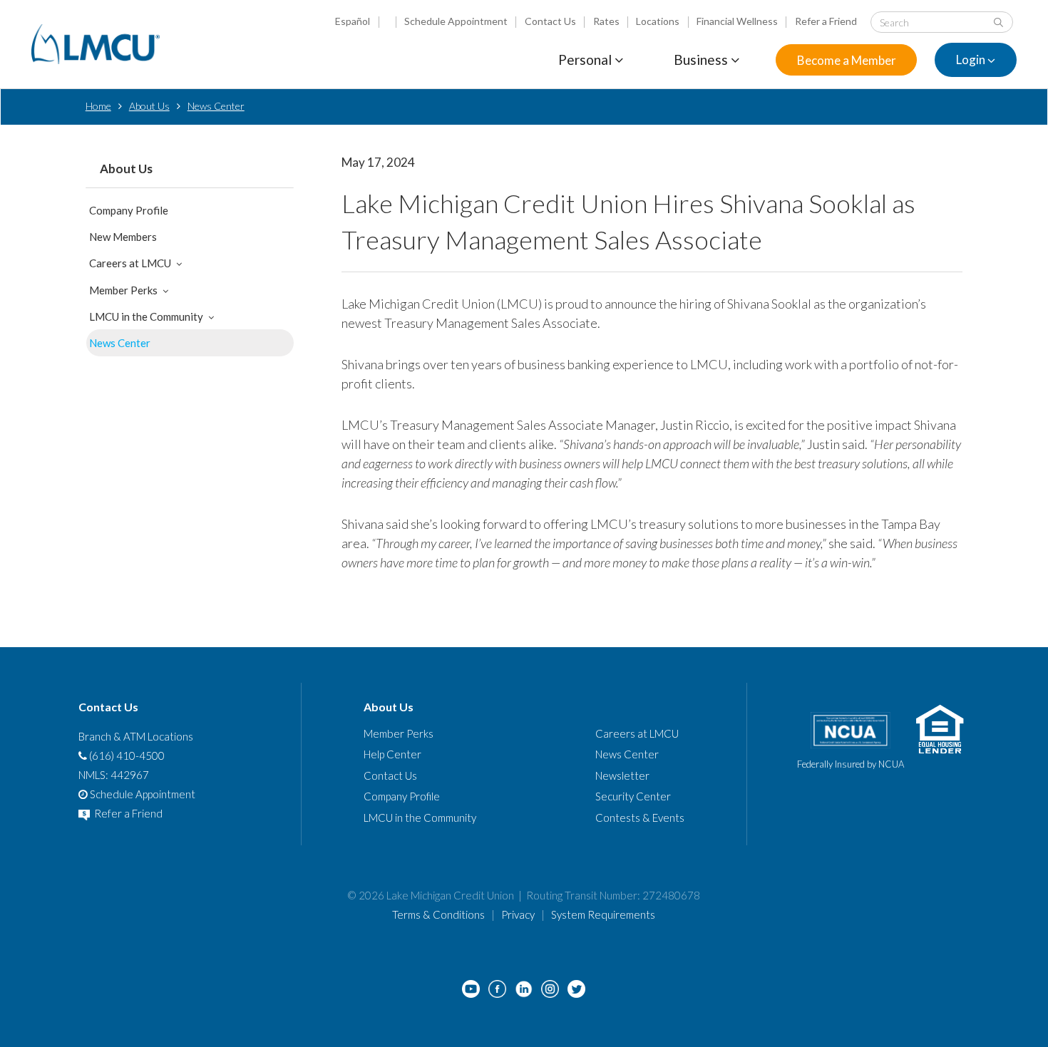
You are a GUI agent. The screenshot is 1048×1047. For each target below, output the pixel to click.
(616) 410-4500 (126, 755)
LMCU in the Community (146, 316)
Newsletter (622, 775)
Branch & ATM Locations (135, 736)
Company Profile (128, 210)
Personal (586, 59)
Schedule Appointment (456, 21)
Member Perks (123, 290)
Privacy (518, 914)
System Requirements (603, 914)
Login (971, 60)
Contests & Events (639, 817)
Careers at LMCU (130, 263)
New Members (123, 236)
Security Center (633, 796)
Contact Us (550, 21)
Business (702, 59)
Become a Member (846, 60)
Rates (606, 21)
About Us (149, 106)
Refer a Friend (826, 21)
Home (98, 106)
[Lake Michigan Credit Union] (95, 44)
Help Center (392, 754)
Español (352, 21)
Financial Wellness (737, 21)
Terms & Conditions (438, 914)
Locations (657, 21)
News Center (216, 106)
